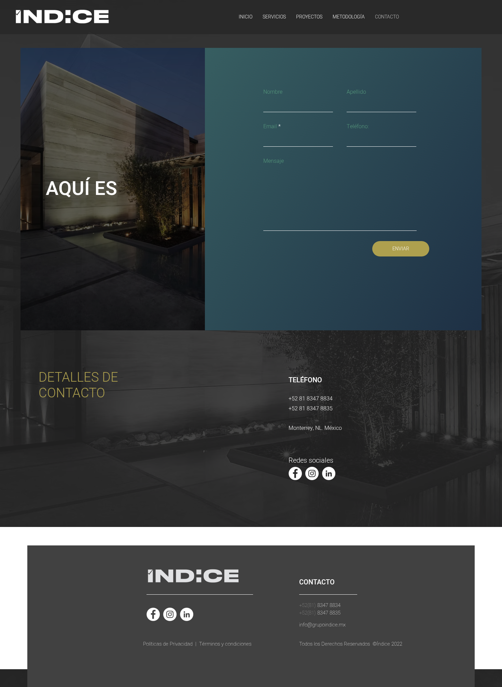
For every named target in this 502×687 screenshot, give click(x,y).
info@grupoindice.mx (322, 625)
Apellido (356, 92)
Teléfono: (358, 126)
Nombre (272, 92)
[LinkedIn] (328, 473)
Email (270, 126)
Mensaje (273, 161)
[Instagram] (312, 473)
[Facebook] (295, 473)
